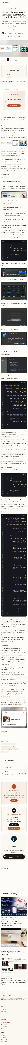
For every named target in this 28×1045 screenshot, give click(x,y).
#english (16, 749)
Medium (5, 1039)
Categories (3, 1011)
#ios (14, 746)
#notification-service (6, 746)
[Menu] (24, 2)
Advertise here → (20, 112)
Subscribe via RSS (15, 828)
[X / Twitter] (17, 774)
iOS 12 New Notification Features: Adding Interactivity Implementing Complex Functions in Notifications (13, 694)
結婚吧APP (4, 731)
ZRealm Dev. (14, 8)
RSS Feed (5, 1037)
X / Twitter (5, 1026)
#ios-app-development (7, 749)
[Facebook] (20, 774)
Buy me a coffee (6, 1022)
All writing (3, 1009)
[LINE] (22, 774)
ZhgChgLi (9, 33)
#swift (3, 744)
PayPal (14, 800)
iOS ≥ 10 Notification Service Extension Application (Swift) (14, 71)
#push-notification (11, 744)
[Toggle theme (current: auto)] (18, 2)
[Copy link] (14, 774)
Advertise (5, 1041)
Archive (3, 1015)
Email (4, 1028)
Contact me (14, 824)
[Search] (21, 2)
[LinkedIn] (25, 774)
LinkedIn (5, 1024)
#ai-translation (5, 751)
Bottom (8, 74)
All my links (5, 1035)
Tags (2, 1013)
